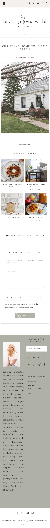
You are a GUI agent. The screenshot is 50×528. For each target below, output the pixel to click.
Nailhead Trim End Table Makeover (36, 186)
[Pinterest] (34, 3)
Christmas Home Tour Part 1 (30, 235)
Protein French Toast (12, 185)
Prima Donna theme (26, 520)
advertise (32, 381)
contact (31, 376)
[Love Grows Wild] (25, 20)
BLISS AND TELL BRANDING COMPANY (35, 523)
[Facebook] (29, 3)
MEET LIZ (41, 376)
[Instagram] (42, 3)
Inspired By (13, 218)
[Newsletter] (38, 3)
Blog (30, 393)
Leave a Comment (25, 144)
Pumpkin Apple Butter (36, 219)
